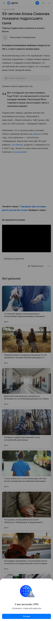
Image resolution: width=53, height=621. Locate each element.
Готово (26, 616)
